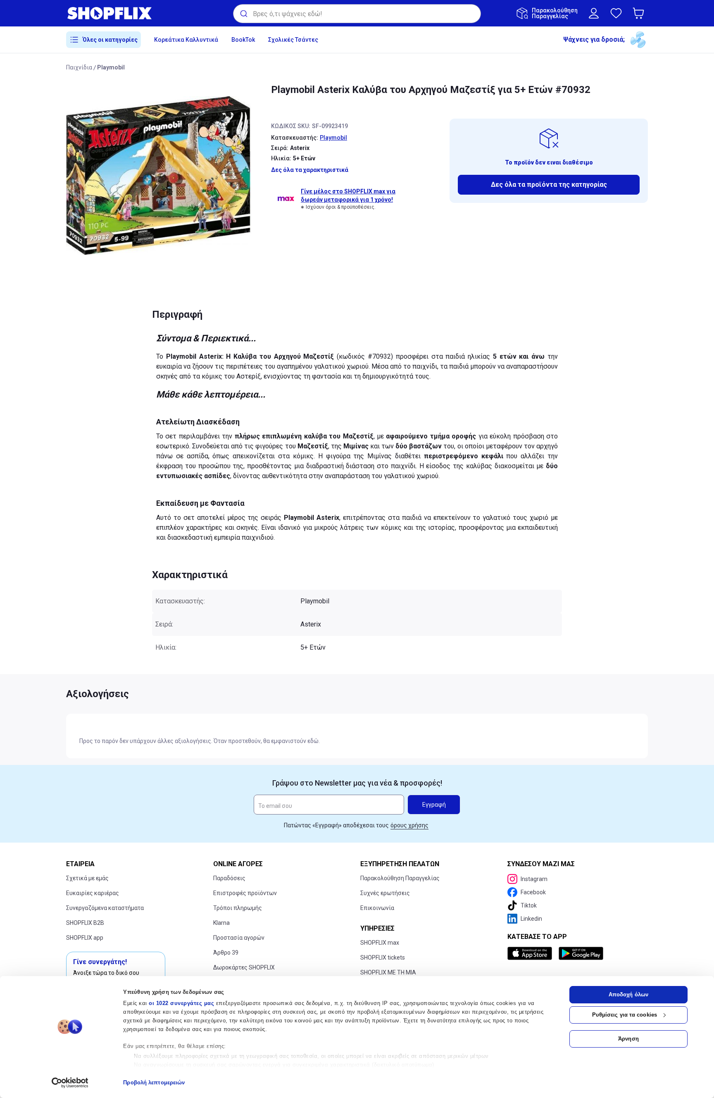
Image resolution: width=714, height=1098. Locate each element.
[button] (640, 13)
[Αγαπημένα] (616, 13)
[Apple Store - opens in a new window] (531, 953)
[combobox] (357, 13)
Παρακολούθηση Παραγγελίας (400, 878)
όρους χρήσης (409, 825)
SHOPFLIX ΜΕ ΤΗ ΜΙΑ (388, 972)
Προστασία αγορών (238, 937)
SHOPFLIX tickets (382, 957)
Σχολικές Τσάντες (293, 39)
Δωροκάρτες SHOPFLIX (244, 967)
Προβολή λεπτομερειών (154, 1082)
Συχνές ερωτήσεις (385, 893)
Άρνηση (628, 1039)
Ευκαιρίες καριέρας (92, 893)
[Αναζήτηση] (243, 14)
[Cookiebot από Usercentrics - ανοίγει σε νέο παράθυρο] (70, 1082)
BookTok (243, 39)
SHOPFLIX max (379, 942)
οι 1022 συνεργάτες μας (181, 1003)
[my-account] (594, 13)
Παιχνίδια (79, 67)
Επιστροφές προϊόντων (245, 893)
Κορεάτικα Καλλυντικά (186, 39)
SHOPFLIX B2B (85, 922)
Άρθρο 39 (225, 952)
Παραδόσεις (229, 878)
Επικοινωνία (377, 908)
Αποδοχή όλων (628, 994)
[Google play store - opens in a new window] (581, 953)
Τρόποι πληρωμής (237, 908)
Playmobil (111, 67)
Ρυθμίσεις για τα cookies (624, 1015)
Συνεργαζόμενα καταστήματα (105, 908)
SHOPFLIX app (84, 937)
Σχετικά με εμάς (87, 878)
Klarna (221, 922)
